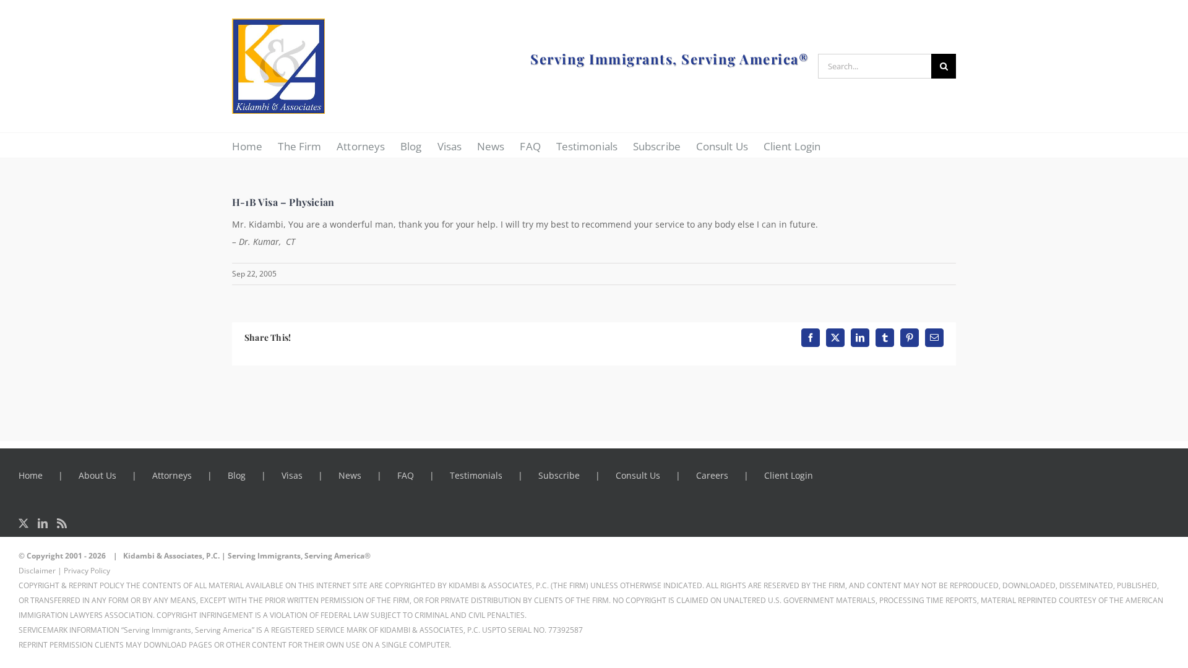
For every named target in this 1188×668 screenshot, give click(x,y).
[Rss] (62, 523)
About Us (97, 475)
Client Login (788, 475)
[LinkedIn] (43, 523)
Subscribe (559, 475)
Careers (712, 475)
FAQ (405, 475)
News (349, 475)
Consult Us (638, 475)
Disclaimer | (40, 570)
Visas (292, 475)
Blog (237, 475)
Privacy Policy (87, 570)
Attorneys (172, 475)
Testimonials (476, 475)
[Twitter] (23, 523)
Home (31, 475)
